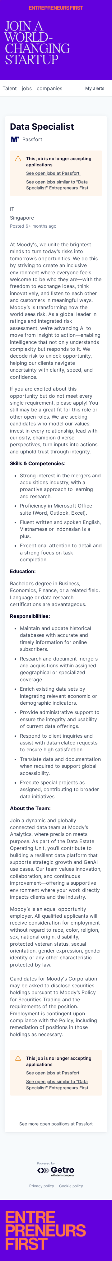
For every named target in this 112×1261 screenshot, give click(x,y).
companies (49, 88)
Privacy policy (41, 1186)
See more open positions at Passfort (56, 1123)
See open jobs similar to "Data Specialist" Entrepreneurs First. (58, 185)
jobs (27, 88)
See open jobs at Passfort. (53, 173)
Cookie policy (71, 1186)
